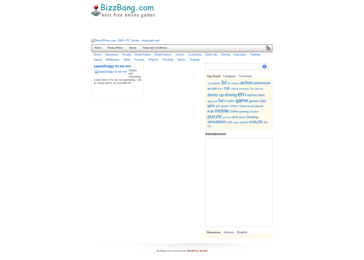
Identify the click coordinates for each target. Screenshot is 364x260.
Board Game (142, 54)
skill (229, 122)
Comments (245, 76)
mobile (222, 111)
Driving (225, 54)
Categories (229, 76)
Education (240, 54)
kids (210, 111)
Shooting (167, 59)
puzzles (227, 117)
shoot (242, 117)
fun (221, 100)
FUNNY (230, 101)
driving (231, 94)
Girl (263, 101)
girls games (222, 106)
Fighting (255, 54)
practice (254, 111)
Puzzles (140, 59)
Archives (228, 232)
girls (211, 105)
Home (98, 47)
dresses (259, 88)
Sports (181, 59)
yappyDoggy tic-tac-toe (112, 66)
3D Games (233, 83)
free (216, 101)
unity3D (256, 122)
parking (244, 111)
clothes (234, 88)
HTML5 (234, 106)
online (234, 111)
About (132, 47)
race (235, 117)
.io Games (213, 83)
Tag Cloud (213, 76)
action (246, 82)
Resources (214, 232)
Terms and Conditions (154, 47)
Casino (180, 54)
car (227, 88)
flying (210, 101)
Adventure (112, 54)
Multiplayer (112, 59)
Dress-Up (211, 54)
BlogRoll (242, 232)
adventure (261, 83)
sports (244, 122)
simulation (216, 121)
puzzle (214, 116)
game (242, 100)
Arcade (126, 54)
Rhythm (153, 59)
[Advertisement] (168, 29)
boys (220, 88)
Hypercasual (246, 106)
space (236, 122)
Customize (194, 54)
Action (97, 54)
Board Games (163, 54)
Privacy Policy (115, 47)
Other (127, 59)
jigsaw (259, 106)
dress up (215, 94)
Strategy (195, 59)
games (254, 101)
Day (252, 88)
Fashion (251, 95)
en (241, 94)
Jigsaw (98, 59)
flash (261, 95)
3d (223, 82)
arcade (212, 88)
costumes (244, 88)
